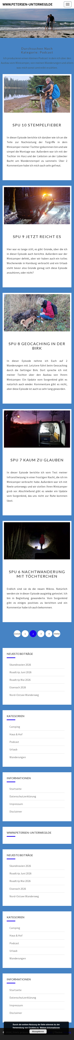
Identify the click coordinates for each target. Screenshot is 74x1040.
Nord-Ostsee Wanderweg (24, 695)
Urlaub (13, 749)
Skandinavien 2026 (20, 664)
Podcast (14, 742)
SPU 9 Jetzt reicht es (37, 236)
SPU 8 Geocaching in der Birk (37, 345)
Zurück (17, 633)
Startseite (15, 788)
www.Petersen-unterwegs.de (27, 4)
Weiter (57, 633)
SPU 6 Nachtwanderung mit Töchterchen (37, 573)
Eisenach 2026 (17, 687)
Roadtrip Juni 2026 (20, 672)
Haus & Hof (16, 734)
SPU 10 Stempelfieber (37, 125)
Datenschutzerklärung (22, 796)
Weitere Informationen (50, 1027)
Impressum (16, 804)
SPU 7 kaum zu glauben (37, 460)
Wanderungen (17, 757)
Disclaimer (15, 811)
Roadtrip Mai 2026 (20, 679)
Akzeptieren (38, 1031)
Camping (14, 726)
